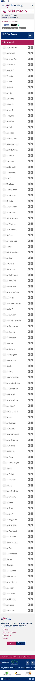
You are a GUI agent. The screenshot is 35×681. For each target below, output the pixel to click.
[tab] (17, 36)
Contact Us (5, 657)
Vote (12, 643)
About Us (14, 657)
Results (21, 643)
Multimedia (17, 11)
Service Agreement (25, 657)
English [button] (6, 1)
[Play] (29, 47)
